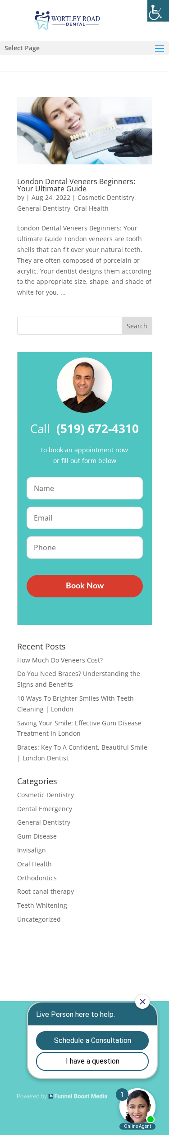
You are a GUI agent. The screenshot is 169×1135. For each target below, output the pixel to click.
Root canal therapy (45, 891)
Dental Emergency (44, 808)
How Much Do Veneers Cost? (60, 660)
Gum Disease (37, 836)
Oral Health (91, 208)
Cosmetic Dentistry (106, 197)
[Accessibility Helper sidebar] (158, 11)
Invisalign (31, 850)
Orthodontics (37, 878)
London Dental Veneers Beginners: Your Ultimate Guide (76, 185)
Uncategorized (39, 919)
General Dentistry (43, 208)
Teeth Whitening (42, 905)
